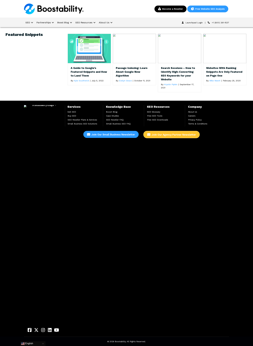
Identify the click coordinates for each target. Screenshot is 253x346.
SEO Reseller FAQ (115, 120)
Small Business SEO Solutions (82, 124)
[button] (29, 330)
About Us (192, 112)
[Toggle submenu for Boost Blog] (71, 22)
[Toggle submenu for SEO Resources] (94, 22)
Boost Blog (111, 112)
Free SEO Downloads (157, 120)
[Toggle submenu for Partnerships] (53, 22)
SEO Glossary (153, 112)
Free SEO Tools (154, 116)
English (29, 343)
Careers (191, 116)
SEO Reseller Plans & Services (82, 120)
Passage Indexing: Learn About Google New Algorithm (131, 72)
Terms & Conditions (197, 124)
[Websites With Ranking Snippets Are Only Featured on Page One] (224, 48)
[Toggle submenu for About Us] (111, 22)
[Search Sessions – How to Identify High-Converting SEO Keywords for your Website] (179, 48)
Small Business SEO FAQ (118, 124)
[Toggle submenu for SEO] (32, 22)
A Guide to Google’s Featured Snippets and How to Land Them (89, 72)
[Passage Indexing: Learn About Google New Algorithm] (134, 48)
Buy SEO (72, 116)
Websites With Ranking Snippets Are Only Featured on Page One (224, 72)
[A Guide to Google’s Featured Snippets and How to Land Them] (89, 48)
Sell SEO (71, 112)
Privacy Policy (195, 120)
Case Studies (112, 116)
